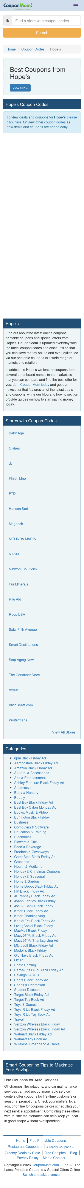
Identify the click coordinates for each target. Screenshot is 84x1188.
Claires (14, 448)
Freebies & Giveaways (31, 851)
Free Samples (55, 1152)
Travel (19, 1019)
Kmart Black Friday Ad (31, 910)
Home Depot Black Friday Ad (36, 886)
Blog (73, 1152)
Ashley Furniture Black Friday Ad (39, 782)
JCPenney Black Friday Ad (34, 895)
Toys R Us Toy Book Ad (32, 1014)
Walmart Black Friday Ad (33, 1034)
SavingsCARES (26, 974)
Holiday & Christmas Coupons (37, 871)
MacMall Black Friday (30, 930)
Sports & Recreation (29, 984)
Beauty (19, 797)
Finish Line (17, 478)
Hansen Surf (18, 508)
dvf (11, 463)
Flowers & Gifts (25, 841)
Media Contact (54, 1157)
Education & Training (30, 831)
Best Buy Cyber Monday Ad (35, 807)
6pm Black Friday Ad (30, 758)
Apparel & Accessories (31, 772)
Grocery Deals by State (22, 1152)
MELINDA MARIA (22, 538)
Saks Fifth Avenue (23, 629)
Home (20, 1140)
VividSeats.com (21, 704)
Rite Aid (15, 599)
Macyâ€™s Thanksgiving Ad (36, 940)
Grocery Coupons (59, 1147)
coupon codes (55, 122)
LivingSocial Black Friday (33, 925)
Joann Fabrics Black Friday (35, 900)
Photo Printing (25, 964)
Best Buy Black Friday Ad (33, 802)
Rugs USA (17, 614)
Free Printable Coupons (48, 1140)
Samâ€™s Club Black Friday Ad (39, 969)
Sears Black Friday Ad (31, 979)
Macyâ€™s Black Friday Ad (35, 935)
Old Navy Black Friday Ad (33, 955)
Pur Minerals (18, 584)
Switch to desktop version (42, 1174)
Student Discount (27, 989)
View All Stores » (65, 732)
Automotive (22, 787)
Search (42, 32)
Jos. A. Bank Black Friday (33, 905)
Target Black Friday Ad (31, 994)
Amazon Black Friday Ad (33, 767)
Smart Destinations (23, 644)
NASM (14, 553)
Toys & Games (25, 1004)
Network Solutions (23, 568)
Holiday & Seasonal (29, 876)
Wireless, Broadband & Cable (37, 1043)
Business (21, 822)
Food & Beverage (27, 846)
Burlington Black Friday (32, 817)
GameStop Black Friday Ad (35, 856)
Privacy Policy (28, 1157)
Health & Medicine (28, 866)
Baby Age (16, 433)
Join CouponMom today (31, 384)
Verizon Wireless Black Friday (37, 1024)
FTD (12, 493)
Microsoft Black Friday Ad (33, 945)
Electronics (22, 836)
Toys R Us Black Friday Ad (34, 1009)
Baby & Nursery (26, 792)
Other (18, 960)
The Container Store (24, 674)
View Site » (20, 88)
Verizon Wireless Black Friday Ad (39, 1029)
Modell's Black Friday (30, 950)
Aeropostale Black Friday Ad (36, 762)
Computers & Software (31, 827)
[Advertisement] (42, 179)
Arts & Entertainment (30, 777)
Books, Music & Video (31, 812)
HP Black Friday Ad (29, 891)
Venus (14, 689)
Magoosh (16, 523)
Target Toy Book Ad (29, 999)
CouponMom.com (45, 1164)
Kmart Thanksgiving (29, 915)
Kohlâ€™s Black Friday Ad (34, 920)
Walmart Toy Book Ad (30, 1039)
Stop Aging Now (21, 659)
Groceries (21, 861)
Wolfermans (18, 720)
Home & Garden (26, 881)
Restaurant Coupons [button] (24, 1146)
